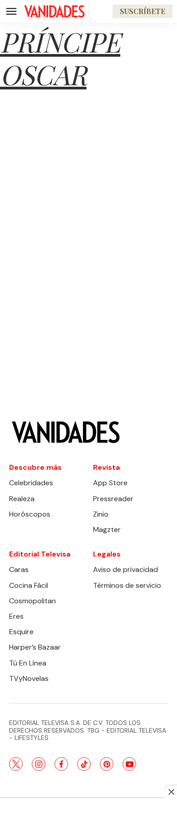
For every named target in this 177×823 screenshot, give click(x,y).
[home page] (54, 11)
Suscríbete (142, 11)
